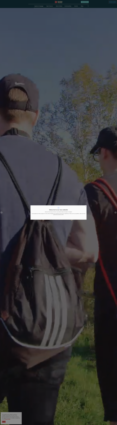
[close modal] (85, 206)
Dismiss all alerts (112, 2)
